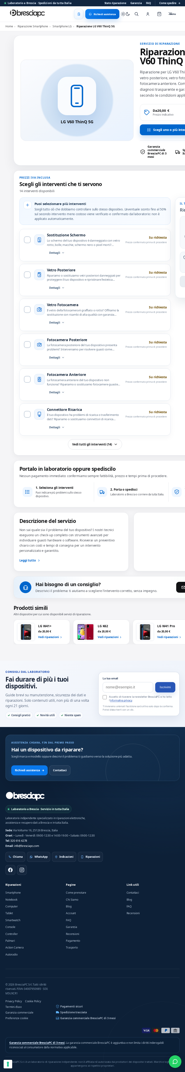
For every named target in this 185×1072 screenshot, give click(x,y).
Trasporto (72, 947)
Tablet (9, 913)
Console (10, 927)
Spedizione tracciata (73, 1012)
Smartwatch (12, 920)
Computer (11, 906)
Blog (68, 906)
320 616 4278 (18, 841)
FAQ (148, 3)
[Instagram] (22, 870)
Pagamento (73, 941)
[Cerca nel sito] (136, 14)
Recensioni (72, 934)
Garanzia (136, 3)
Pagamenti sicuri (71, 1006)
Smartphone (13, 893)
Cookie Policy (33, 1001)
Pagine (71, 885)
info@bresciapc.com (26, 846)
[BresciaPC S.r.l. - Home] (27, 14)
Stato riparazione (115, 3)
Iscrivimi (165, 687)
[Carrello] (159, 14)
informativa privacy (121, 700)
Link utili (133, 885)
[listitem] (156, 151)
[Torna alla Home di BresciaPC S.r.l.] (25, 796)
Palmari (10, 941)
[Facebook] (10, 870)
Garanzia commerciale (19, 1012)
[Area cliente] (148, 14)
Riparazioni (13, 885)
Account (71, 913)
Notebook (11, 900)
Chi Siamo (72, 900)
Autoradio (11, 954)
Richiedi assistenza (29, 770)
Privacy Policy (13, 1001)
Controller (11, 934)
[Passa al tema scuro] (125, 14)
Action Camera (14, 947)
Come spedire (169, 3)
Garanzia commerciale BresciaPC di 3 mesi (88, 1018)
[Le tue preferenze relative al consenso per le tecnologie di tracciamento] (8, 1064)
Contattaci (60, 770)
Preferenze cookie (16, 1018)
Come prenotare (76, 893)
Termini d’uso (13, 1007)
